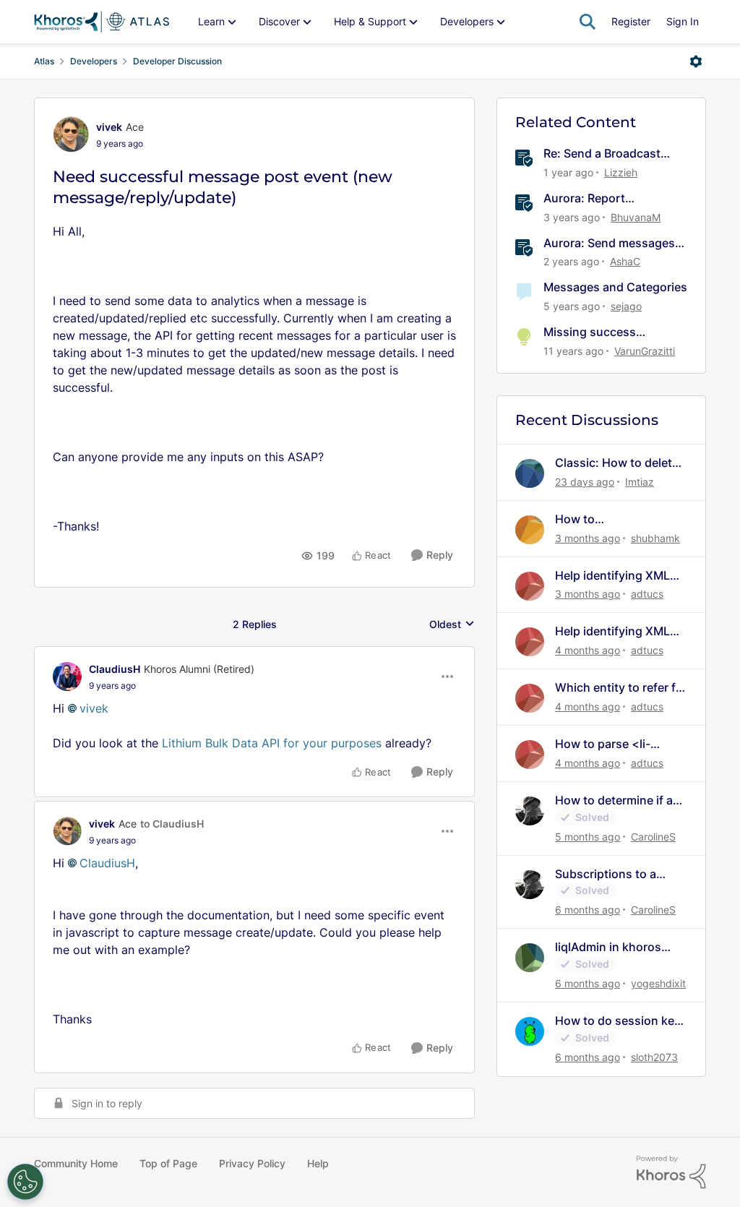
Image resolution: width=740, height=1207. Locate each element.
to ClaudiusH (172, 823)
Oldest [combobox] (452, 625)
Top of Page (168, 1163)
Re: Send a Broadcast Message (602, 153)
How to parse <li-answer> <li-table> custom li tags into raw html (618, 744)
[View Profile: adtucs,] (529, 586)
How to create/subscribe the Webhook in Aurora (612, 519)
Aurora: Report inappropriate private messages (601, 198)
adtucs (647, 594)
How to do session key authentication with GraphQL (618, 1020)
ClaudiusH (114, 669)
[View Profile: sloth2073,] (529, 1031)
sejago (626, 306)
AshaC (625, 261)
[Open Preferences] (25, 1182)
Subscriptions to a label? (605, 874)
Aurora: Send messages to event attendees (609, 243)
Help (318, 1163)
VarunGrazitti (644, 351)
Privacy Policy (252, 1163)
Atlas (44, 61)
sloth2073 (654, 1057)
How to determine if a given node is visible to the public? (618, 800)
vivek (109, 127)
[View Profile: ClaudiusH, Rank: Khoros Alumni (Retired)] (67, 676)
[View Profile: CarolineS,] (529, 810)
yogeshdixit (658, 983)
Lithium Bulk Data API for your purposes (272, 743)
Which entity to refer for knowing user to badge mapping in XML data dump (621, 687)
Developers (93, 61)
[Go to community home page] (101, 22)
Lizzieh (620, 172)
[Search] (587, 21)
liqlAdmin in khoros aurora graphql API (608, 947)
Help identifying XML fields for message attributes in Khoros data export (612, 575)
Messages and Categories (615, 287)
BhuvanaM (636, 217)
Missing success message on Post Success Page (591, 332)
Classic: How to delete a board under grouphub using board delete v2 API (617, 463)
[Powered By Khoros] (671, 1172)
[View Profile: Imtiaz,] (529, 473)
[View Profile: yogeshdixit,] (529, 957)
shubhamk (655, 538)
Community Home (76, 1163)
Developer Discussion (177, 61)
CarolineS (653, 836)
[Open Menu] (696, 61)
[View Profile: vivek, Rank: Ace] (71, 134)
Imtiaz (639, 482)
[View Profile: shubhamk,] (529, 529)
